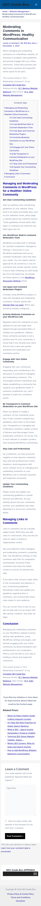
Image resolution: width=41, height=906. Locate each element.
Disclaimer (20, 901)
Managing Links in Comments (17, 173)
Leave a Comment (11, 43)
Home (5, 11)
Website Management (19, 11)
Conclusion (9, 177)
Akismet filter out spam (13, 305)
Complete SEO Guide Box (14, 85)
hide (24, 103)
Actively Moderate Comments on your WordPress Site (22, 140)
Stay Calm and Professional (23, 164)
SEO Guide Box (15, 4)
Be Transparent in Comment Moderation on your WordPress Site (22, 157)
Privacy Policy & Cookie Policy (20, 894)
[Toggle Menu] (35, 874)
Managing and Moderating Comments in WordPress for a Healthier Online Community (16, 111)
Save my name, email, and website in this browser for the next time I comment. (19, 824)
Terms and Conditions (20, 897)
